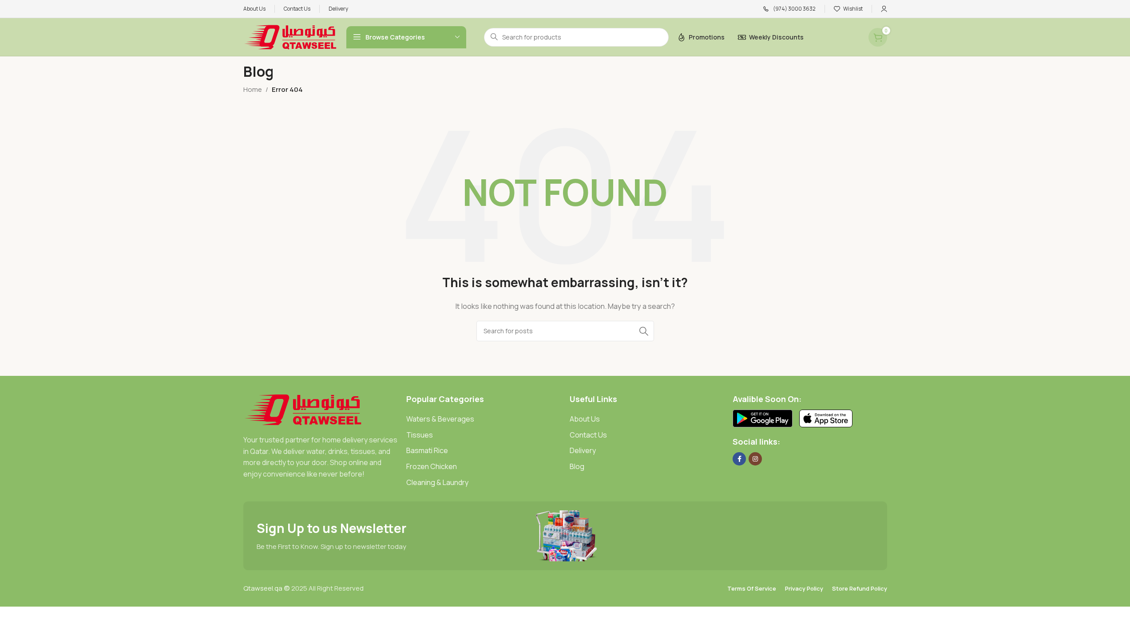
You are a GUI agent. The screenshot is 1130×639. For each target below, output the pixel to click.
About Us (585, 419)
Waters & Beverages (440, 419)
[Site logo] (290, 36)
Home (252, 89)
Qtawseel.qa (262, 588)
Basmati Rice (427, 450)
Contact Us (588, 435)
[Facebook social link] (739, 458)
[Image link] (303, 409)
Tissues (419, 435)
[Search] (644, 331)
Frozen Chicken (431, 466)
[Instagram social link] (755, 458)
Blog (577, 466)
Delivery (583, 450)
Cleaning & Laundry (437, 482)
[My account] (884, 9)
